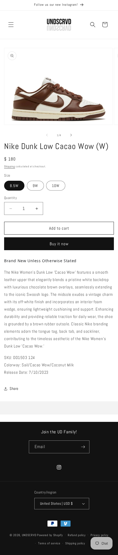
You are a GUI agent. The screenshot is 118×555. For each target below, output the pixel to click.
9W (35, 185)
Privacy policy (99, 535)
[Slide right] (71, 135)
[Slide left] (47, 135)
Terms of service (49, 543)
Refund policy (76, 535)
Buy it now (59, 243)
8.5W (14, 185)
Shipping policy (75, 543)
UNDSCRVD (29, 535)
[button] (11, 25)
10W (56, 185)
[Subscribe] (83, 446)
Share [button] (14, 388)
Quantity (10, 197)
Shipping (9, 166)
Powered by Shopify (50, 535)
